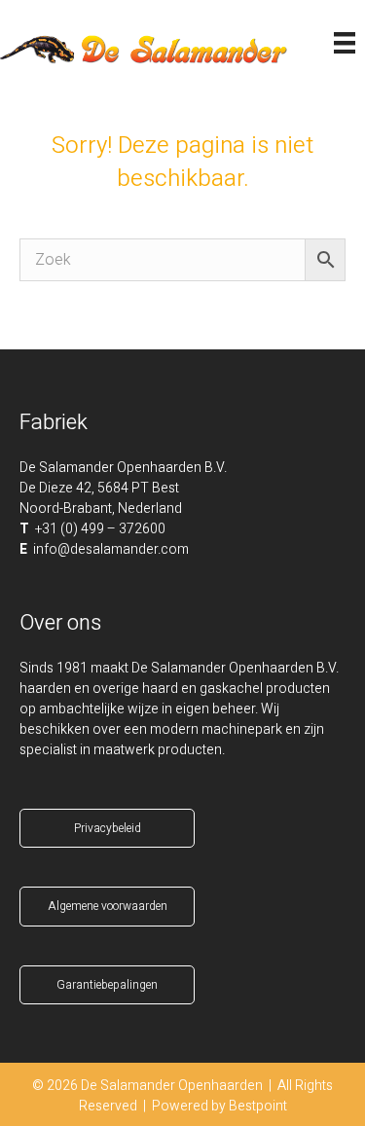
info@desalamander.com (111, 549)
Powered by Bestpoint (219, 1106)
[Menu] (344, 42)
